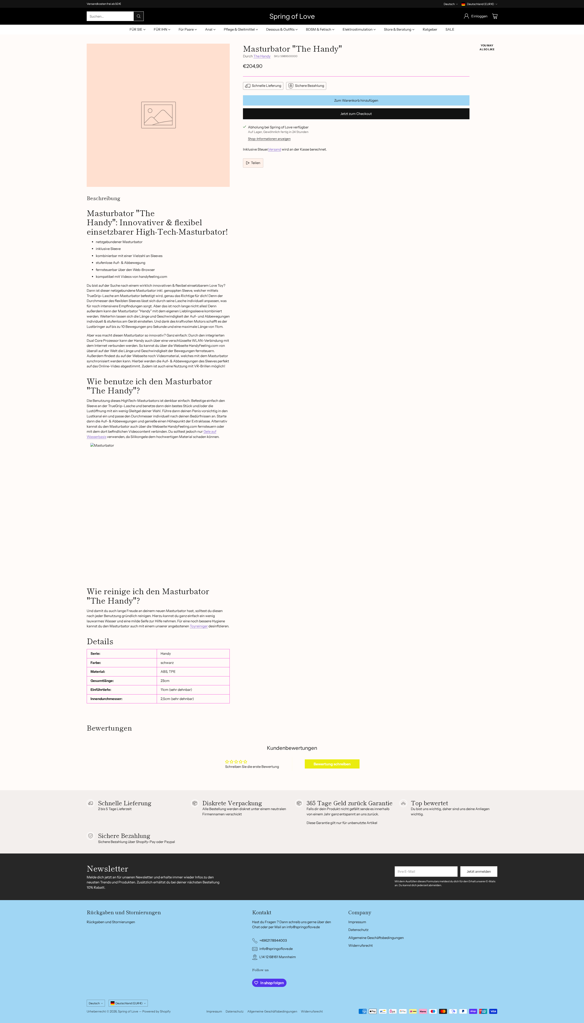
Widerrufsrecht (360, 945)
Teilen (255, 163)
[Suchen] (139, 16)
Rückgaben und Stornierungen (111, 922)
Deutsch (449, 4)
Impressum (357, 922)
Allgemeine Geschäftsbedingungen (376, 938)
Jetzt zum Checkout (356, 113)
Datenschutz (358, 930)
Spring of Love (128, 1011)
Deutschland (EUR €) (480, 4)
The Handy (262, 56)
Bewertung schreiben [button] (332, 764)
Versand (274, 149)
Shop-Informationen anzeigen (269, 138)
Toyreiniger (199, 626)
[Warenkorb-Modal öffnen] (494, 16)
